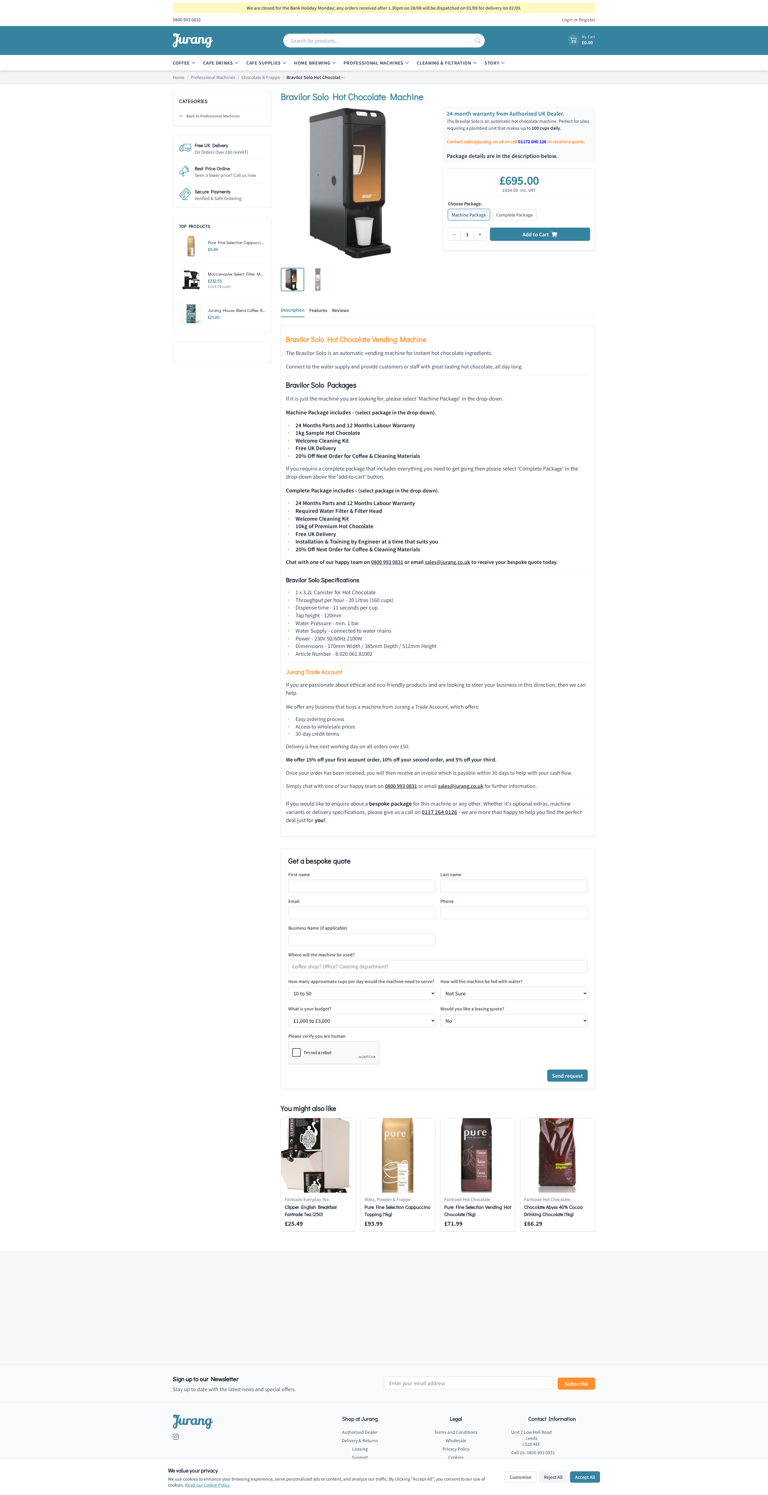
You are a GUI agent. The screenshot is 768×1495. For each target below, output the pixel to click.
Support (360, 1457)
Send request (567, 1075)
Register (587, 20)
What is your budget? (309, 1009)
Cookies (456, 1457)
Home (178, 77)
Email (293, 901)
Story (492, 63)
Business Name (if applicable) (317, 928)
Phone (447, 901)
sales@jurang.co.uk (484, 141)
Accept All (585, 1477)
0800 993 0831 (387, 561)
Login (567, 20)
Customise (520, 1477)
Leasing (360, 1449)
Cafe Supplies (263, 63)
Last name (450, 874)
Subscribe (576, 1383)
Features (318, 310)
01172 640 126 (532, 141)
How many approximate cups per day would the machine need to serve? (361, 981)
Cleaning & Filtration (444, 63)
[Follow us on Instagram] (176, 1437)
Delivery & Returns (360, 1440)
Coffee (181, 63)
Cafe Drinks (218, 63)
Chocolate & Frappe (261, 77)
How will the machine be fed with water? (481, 981)
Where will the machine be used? (321, 955)
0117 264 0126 (439, 812)
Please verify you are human (317, 1036)
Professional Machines (374, 63)
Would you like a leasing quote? (472, 1009)
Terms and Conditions (456, 1432)
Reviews (340, 310)
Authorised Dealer (360, 1432)
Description (292, 310)
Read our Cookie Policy (207, 1485)
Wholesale (456, 1440)
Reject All (553, 1477)
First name (299, 874)
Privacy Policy (455, 1449)
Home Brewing (312, 63)
